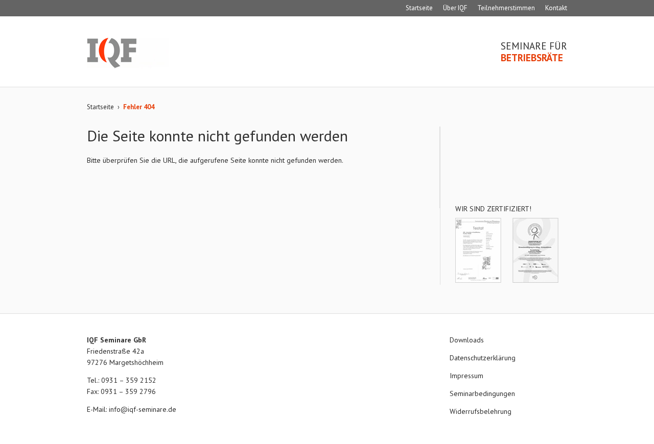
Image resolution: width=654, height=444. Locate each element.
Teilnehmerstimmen (506, 8)
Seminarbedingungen (482, 393)
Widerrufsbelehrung (480, 411)
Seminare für (534, 52)
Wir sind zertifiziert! (493, 208)
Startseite (419, 8)
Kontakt (556, 8)
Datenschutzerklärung (483, 357)
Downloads (467, 339)
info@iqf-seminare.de (142, 409)
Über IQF (455, 8)
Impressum (466, 375)
